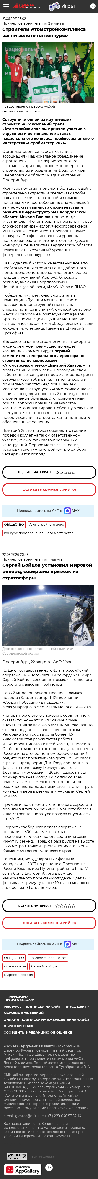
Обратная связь (19, 1026)
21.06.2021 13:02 (14, 19)
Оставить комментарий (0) (49, 490)
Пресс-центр (76, 1007)
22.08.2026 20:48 (15, 555)
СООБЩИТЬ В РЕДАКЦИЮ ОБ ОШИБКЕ (38, 1032)
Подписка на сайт (42, 1007)
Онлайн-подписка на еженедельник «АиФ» (46, 1020)
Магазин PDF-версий (24, 1013)
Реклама (12, 1007)
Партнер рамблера (43, 1156)
